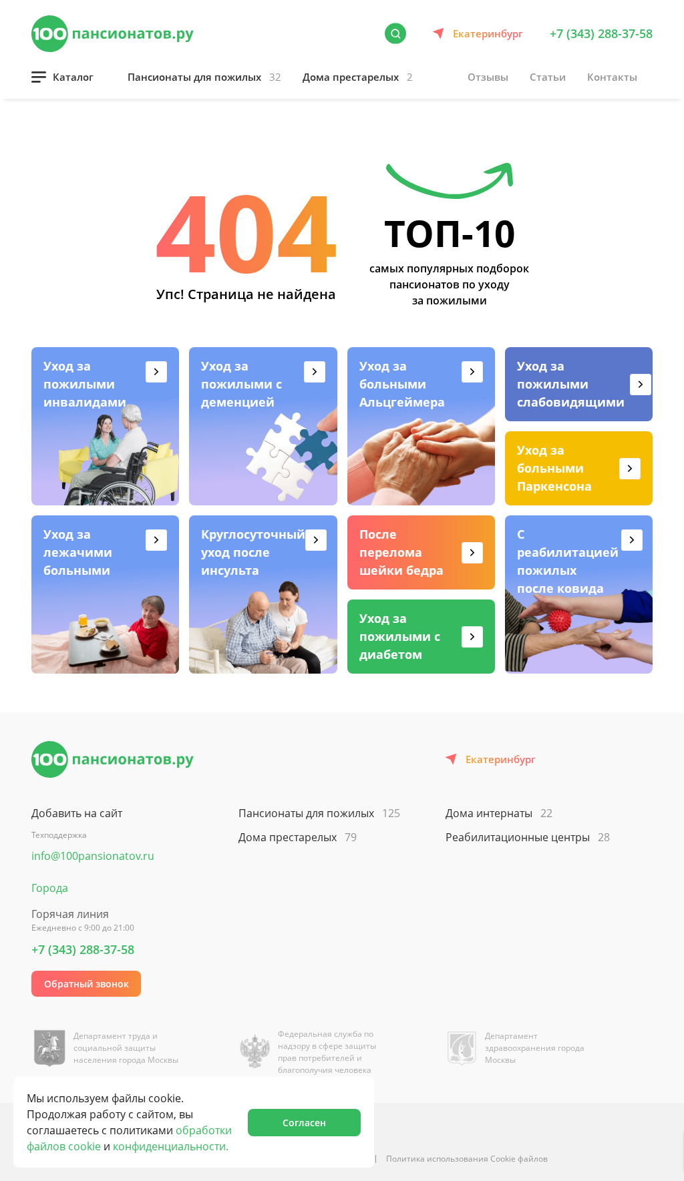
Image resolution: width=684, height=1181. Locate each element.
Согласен (304, 1122)
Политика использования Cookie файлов (467, 1158)
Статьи (548, 76)
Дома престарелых (358, 76)
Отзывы (488, 76)
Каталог (73, 76)
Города (49, 888)
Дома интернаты (499, 813)
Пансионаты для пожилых (204, 76)
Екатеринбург (488, 33)
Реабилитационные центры (528, 837)
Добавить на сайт (76, 813)
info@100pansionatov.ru (92, 856)
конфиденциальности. (170, 1146)
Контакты (612, 76)
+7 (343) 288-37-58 (601, 33)
